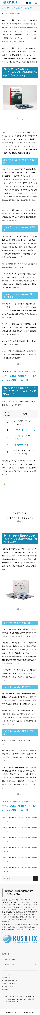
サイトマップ (6, 978)
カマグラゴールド (19, 27)
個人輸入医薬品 (9, 964)
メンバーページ (7, 975)
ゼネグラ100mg (21, 445)
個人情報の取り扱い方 (9, 986)
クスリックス (17, 1012)
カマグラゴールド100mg (24, 430)
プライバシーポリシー (9, 983)
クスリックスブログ (11, 959)
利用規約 (5, 989)
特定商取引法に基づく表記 (10, 981)
